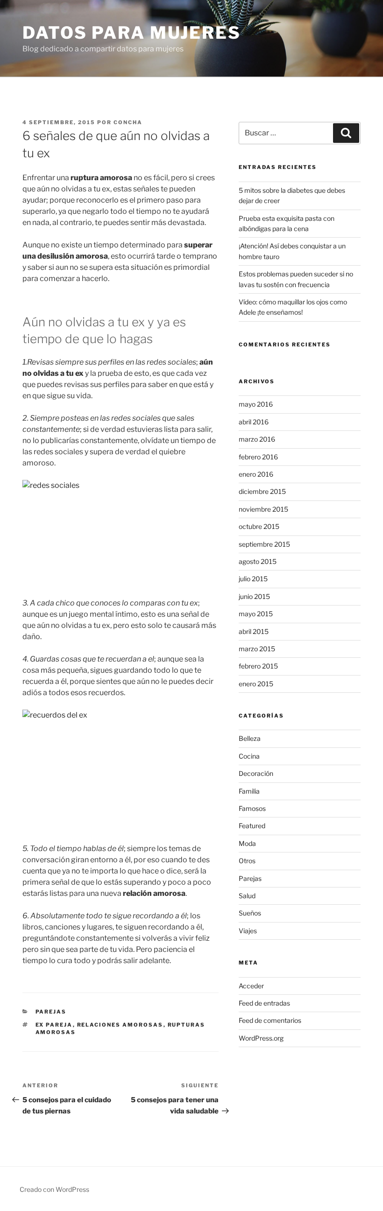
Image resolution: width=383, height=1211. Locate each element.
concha (127, 122)
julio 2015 (253, 579)
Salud (247, 896)
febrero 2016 (258, 457)
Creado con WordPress (54, 1189)
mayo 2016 (256, 404)
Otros (247, 861)
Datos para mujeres (131, 32)
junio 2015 (254, 596)
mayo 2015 (256, 614)
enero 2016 (256, 474)
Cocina (249, 756)
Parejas (51, 1011)
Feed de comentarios (270, 1020)
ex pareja (54, 1024)
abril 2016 (254, 422)
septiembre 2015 (264, 544)
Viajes (248, 931)
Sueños (250, 913)
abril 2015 (254, 631)
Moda (247, 843)
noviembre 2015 (263, 509)
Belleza (250, 738)
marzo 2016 (257, 439)
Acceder (251, 986)
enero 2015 (256, 684)
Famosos (252, 808)
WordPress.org (261, 1038)
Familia (249, 791)
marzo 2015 (257, 649)
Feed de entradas (264, 1003)
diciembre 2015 (262, 491)
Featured (252, 826)
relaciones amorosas (120, 1024)
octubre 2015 (259, 526)
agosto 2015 (258, 561)
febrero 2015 (258, 666)
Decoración (256, 773)
